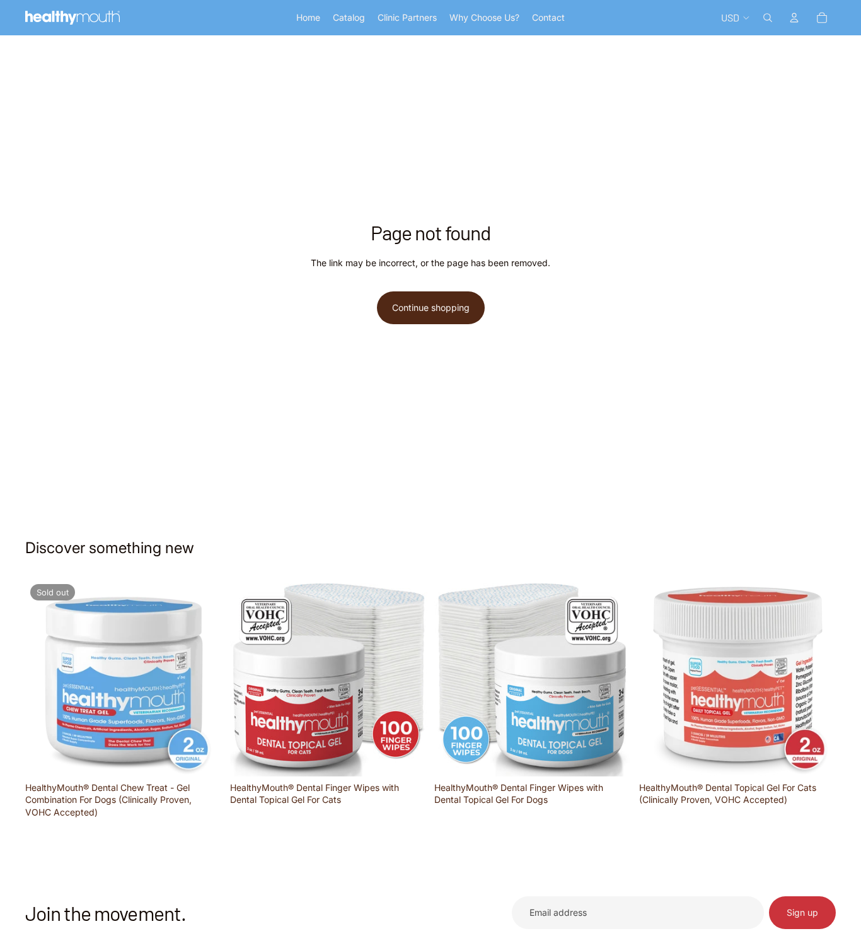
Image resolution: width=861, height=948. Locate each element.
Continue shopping (431, 307)
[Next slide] (408, 677)
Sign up (802, 912)
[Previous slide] (249, 677)
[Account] (794, 18)
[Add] (407, 757)
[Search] (768, 18)
